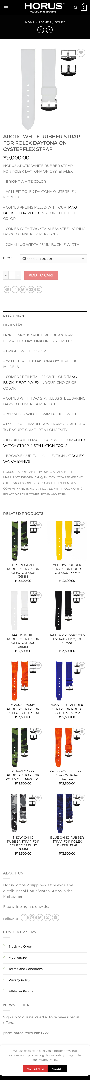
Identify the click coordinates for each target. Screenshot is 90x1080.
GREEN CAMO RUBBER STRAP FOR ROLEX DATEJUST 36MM (23, 570)
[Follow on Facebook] (24, 917)
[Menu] (6, 7)
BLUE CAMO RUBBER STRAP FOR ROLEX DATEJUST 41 (67, 841)
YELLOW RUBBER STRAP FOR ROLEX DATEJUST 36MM (67, 568)
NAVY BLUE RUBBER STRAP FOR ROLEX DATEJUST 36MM (67, 709)
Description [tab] (13, 315)
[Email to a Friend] (31, 289)
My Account (18, 958)
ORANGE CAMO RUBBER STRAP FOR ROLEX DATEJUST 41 (23, 709)
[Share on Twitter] (23, 289)
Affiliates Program (23, 991)
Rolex (60, 22)
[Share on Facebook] (15, 289)
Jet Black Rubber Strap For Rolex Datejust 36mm (67, 638)
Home (30, 22)
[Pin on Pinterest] (38, 289)
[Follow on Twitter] (39, 917)
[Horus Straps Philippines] (45, 8)
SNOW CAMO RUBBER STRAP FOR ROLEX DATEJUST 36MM (23, 843)
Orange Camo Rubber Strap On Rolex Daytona (67, 775)
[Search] (75, 8)
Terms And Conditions (26, 969)
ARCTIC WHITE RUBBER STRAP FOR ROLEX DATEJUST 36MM (23, 640)
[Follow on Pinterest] (55, 917)
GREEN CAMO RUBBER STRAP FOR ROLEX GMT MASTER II (23, 775)
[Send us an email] (47, 917)
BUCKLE (9, 258)
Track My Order (20, 947)
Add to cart (41, 275)
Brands (44, 22)
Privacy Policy (19, 980)
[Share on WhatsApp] (7, 289)
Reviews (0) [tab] (12, 324)
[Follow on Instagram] (32, 917)
